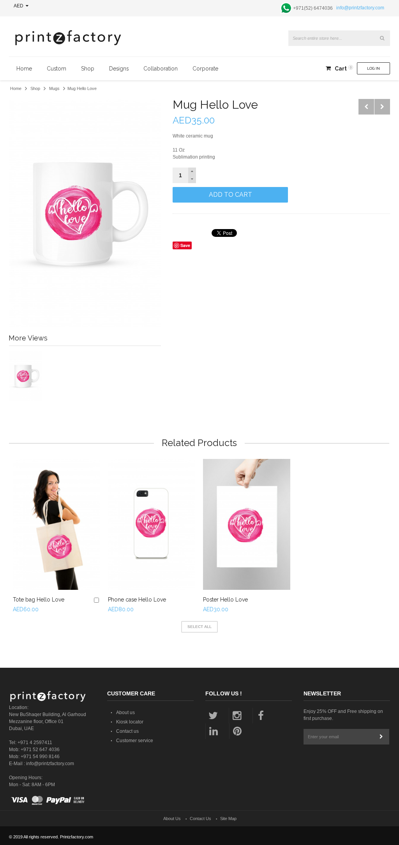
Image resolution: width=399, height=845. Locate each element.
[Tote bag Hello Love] (56, 524)
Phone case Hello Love (137, 599)
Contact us (127, 731)
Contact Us (200, 818)
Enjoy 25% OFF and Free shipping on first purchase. (343, 715)
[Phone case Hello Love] (151, 524)
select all (199, 626)
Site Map (228, 818)
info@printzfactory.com (360, 8)
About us (125, 712)
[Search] (382, 38)
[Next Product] (382, 107)
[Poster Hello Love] (246, 524)
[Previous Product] (366, 107)
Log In (373, 68)
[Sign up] (381, 736)
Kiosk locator (129, 722)
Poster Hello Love (225, 599)
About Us (172, 818)
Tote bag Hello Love (38, 599)
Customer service (134, 740)
